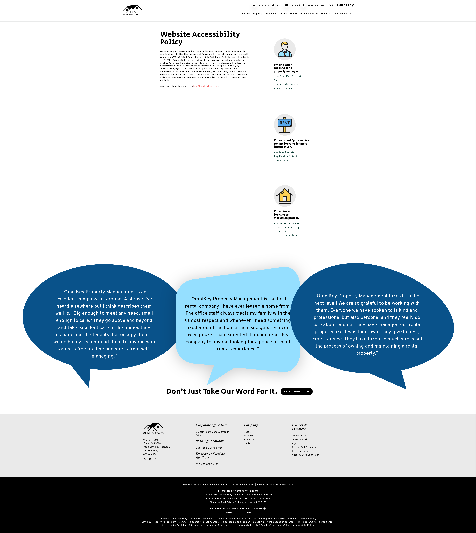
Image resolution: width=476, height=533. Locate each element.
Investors (245, 13)
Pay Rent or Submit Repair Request (286, 158)
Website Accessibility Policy (298, 525)
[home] (132, 10)
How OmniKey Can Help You (288, 78)
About (247, 432)
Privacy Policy (308, 518)
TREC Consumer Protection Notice (275, 484)
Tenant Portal (299, 439)
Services (248, 436)
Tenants (283, 13)
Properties (250, 439)
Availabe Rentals (284, 152)
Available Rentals (309, 13)
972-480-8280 (204, 464)
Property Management (264, 13)
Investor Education (343, 13)
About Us (325, 13)
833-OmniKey (341, 5)
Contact (248, 443)
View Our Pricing (284, 88)
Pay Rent (295, 5)
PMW (282, 518)
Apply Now (264, 5)
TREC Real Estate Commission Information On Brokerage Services (217, 484)
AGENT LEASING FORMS (238, 512)
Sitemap (292, 518)
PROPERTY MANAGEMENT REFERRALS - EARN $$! (238, 508)
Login (280, 5)
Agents (293, 13)
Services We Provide (286, 84)
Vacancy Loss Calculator (305, 455)
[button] (145, 459)
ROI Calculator (300, 451)
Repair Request (315, 5)
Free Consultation (296, 391)
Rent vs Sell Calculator (304, 447)
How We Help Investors (288, 223)
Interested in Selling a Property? (287, 229)
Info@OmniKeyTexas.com (205, 86)
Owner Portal (299, 435)
